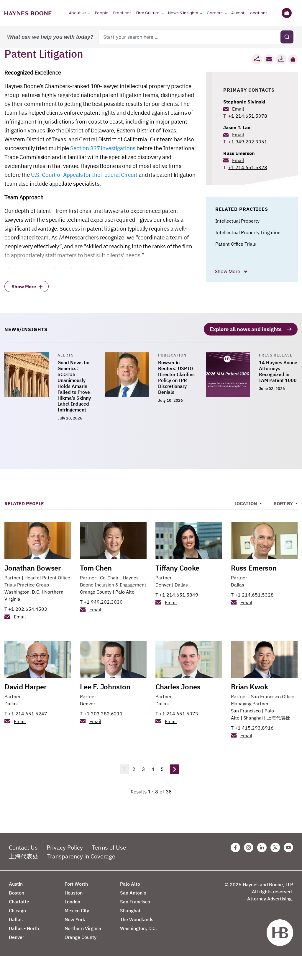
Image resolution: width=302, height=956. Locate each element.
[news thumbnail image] (31, 387)
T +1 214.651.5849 (176, 595)
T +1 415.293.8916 (252, 728)
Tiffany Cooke (177, 567)
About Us (77, 12)
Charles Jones (177, 686)
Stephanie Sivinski (244, 102)
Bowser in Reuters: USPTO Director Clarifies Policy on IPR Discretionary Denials (176, 377)
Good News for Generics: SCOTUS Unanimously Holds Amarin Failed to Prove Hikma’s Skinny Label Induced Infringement (74, 386)
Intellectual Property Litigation (247, 232)
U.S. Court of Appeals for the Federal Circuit (84, 174)
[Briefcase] (286, 13)
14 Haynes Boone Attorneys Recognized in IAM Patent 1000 (278, 371)
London (72, 902)
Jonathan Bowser (32, 567)
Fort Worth (76, 884)
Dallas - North (24, 928)
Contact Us (23, 847)
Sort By (284, 503)
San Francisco (246, 711)
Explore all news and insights (246, 329)
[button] (293, 59)
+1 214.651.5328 (247, 167)
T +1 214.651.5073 (176, 714)
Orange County (95, 592)
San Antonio (133, 893)
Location (246, 503)
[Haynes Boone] (28, 13)
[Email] (269, 59)
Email (238, 109)
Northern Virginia (83, 928)
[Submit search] (286, 36)
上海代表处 (278, 718)
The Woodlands (136, 919)
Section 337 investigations (102, 148)
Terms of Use (109, 847)
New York (75, 919)
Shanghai (253, 718)
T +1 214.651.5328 (252, 595)
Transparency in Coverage (81, 856)
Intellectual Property (237, 221)
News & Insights (183, 12)
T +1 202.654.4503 (25, 609)
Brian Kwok (249, 686)
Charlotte (19, 902)
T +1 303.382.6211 (101, 714)
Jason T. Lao (236, 127)
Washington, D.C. (22, 592)
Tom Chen (95, 567)
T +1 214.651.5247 (25, 714)
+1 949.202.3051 (247, 142)
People (102, 12)
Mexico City (77, 910)
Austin (16, 884)
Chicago (17, 910)
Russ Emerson (239, 153)
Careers (215, 12)
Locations (258, 12)
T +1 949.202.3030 (101, 602)
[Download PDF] (281, 59)
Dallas (181, 585)
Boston (16, 893)
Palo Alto (124, 592)
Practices (122, 12)
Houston (74, 893)
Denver (163, 585)
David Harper (25, 686)
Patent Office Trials (235, 244)
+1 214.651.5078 (247, 116)
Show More (228, 271)
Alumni (237, 12)
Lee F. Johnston (105, 686)
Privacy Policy (65, 847)
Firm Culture (148, 12)
